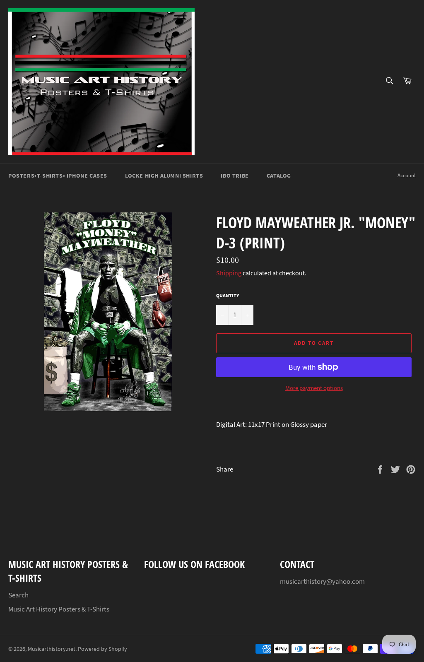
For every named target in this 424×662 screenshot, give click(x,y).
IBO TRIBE (234, 175)
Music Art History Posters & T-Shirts (58, 609)
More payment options (314, 388)
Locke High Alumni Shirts (164, 175)
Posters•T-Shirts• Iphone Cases (57, 175)
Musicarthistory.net (51, 648)
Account (407, 175)
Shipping (228, 273)
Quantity (227, 295)
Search (18, 594)
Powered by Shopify (102, 648)
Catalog (279, 175)
